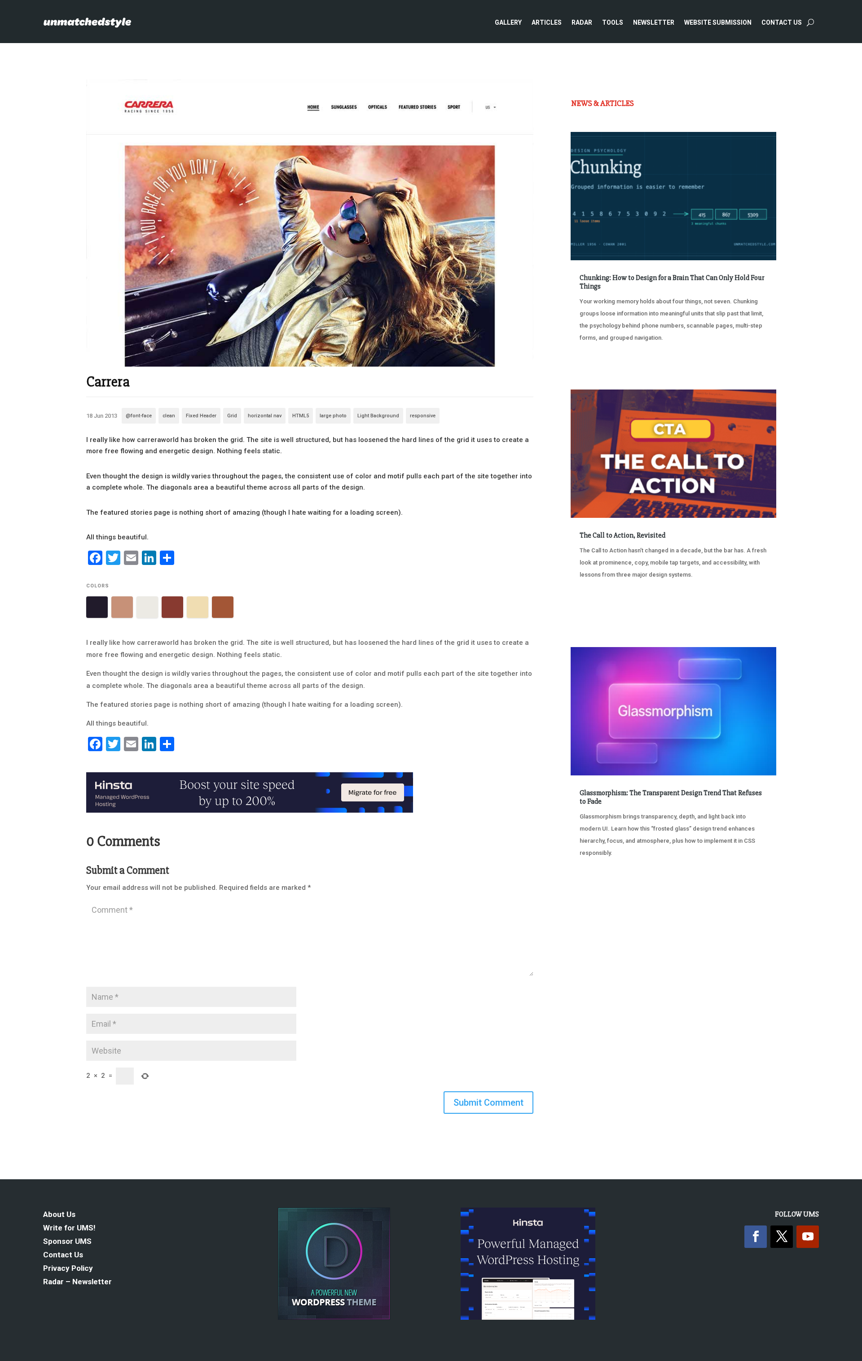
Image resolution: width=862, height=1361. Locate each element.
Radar (582, 22)
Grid (232, 416)
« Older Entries (600, 886)
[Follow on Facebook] (755, 1236)
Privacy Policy (68, 1269)
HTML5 (300, 416)
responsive (422, 416)
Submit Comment (488, 1102)
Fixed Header (201, 416)
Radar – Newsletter (77, 1282)
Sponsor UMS (67, 1242)
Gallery (508, 22)
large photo (333, 416)
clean (169, 416)
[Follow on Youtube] (807, 1236)
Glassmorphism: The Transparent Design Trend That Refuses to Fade (671, 797)
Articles (547, 22)
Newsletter (653, 22)
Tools (612, 22)
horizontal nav (264, 416)
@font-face (139, 416)
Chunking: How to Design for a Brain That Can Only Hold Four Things (672, 282)
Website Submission (718, 22)
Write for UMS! (69, 1228)
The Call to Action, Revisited (622, 535)
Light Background (378, 416)
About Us (59, 1215)
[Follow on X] (781, 1236)
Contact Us (781, 22)
